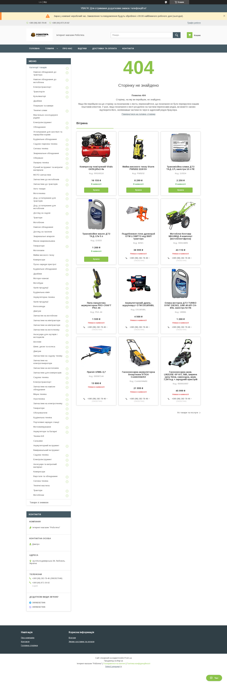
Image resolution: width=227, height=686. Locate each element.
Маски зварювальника (44, 241)
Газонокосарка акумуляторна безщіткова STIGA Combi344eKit (138, 374)
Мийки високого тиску (43, 255)
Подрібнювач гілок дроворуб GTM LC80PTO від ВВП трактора (138, 236)
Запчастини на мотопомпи (46, 368)
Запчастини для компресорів (47, 373)
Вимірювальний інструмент (46, 450)
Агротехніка (39, 399)
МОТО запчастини (42, 175)
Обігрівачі (38, 158)
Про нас (67, 48)
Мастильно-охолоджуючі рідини (45, 116)
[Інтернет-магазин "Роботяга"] (39, 40)
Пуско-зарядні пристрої (44, 264)
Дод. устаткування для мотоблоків (44, 206)
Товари (49, 48)
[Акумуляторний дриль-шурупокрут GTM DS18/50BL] (138, 283)
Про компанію (27, 638)
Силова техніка (40, 148)
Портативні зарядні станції (46, 422)
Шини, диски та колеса (44, 346)
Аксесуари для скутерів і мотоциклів (45, 335)
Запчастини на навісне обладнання (44, 388)
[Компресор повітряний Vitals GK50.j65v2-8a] (96, 147)
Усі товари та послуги (187, 412)
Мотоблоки (38, 222)
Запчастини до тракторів (45, 184)
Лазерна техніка (41, 162)
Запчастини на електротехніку (47, 403)
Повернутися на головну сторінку (139, 114)
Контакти (128, 48)
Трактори (37, 217)
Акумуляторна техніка (44, 297)
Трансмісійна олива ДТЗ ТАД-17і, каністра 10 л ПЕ (180, 167)
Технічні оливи (40, 110)
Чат (216, 678)
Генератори (38, 246)
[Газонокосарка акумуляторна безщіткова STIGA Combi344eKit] (138, 352)
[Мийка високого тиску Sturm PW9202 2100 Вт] (138, 147)
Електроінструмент (42, 122)
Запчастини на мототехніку (46, 330)
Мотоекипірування (42, 427)
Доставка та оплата (104, 48)
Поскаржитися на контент (114, 663)
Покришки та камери (43, 106)
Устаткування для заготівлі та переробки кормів (47, 133)
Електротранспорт (42, 87)
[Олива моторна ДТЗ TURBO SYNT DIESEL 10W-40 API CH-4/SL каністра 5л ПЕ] (180, 283)
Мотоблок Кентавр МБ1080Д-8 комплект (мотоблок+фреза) (180, 236)
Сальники (38, 441)
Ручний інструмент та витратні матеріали (48, 168)
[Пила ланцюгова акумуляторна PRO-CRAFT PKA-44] (96, 283)
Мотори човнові (41, 278)
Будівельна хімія (41, 292)
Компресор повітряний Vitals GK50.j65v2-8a (96, 167)
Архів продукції (40, 287)
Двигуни (37, 311)
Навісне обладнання (43, 227)
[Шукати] (177, 35)
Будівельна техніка (42, 417)
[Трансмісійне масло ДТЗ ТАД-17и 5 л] (96, 214)
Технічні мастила (41, 485)
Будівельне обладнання (45, 139)
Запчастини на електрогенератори (42, 361)
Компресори (39, 260)
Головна (34, 48)
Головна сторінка (29, 645)
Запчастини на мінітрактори (46, 320)
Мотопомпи (38, 250)
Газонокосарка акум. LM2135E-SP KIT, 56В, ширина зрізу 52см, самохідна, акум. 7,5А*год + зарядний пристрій (180, 376)
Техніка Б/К (38, 436)
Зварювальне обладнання (46, 153)
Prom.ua (128, 658)
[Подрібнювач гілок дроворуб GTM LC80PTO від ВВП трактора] (138, 214)
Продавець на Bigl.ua (113, 661)
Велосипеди (39, 306)
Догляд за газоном (42, 232)
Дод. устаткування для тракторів (44, 199)
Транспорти (39, 91)
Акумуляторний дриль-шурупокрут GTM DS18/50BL (138, 304)
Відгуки (82, 48)
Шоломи (37, 342)
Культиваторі (39, 96)
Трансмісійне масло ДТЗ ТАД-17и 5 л (96, 235)
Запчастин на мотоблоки (45, 315)
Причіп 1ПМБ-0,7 (96, 372)
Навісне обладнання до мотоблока (44, 80)
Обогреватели (40, 413)
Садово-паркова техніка (45, 144)
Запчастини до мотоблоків (46, 179)
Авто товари (39, 189)
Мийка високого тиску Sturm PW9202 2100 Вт (138, 167)
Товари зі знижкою (38, 502)
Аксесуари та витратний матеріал (45, 465)
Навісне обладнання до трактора (44, 73)
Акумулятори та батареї (45, 431)
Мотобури (38, 283)
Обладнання (39, 127)
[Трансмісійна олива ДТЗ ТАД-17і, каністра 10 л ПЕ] (180, 147)
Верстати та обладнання (45, 476)
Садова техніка (40, 377)
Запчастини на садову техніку (47, 356)
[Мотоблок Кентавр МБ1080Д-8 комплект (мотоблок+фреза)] (180, 214)
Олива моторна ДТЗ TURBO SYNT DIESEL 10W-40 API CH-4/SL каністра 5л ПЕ (180, 305)
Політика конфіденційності (138, 663)
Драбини (37, 101)
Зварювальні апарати (44, 236)
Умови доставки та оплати (81, 641)
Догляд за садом (41, 213)
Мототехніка (39, 193)
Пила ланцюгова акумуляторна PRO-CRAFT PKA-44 (96, 305)
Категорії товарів (38, 67)
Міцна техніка (39, 394)
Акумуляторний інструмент (46, 445)
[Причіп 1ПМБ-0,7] (96, 352)
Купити (96, 190)
